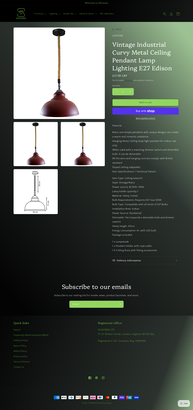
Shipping (129, 80)
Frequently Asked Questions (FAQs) (31, 335)
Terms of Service (22, 362)
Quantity (116, 86)
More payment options (145, 118)
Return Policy (20, 346)
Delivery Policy (21, 340)
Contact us (19, 367)
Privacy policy (20, 356)
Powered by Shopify (103, 403)
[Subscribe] (120, 304)
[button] (40, 14)
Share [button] (119, 29)
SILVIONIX (92, 403)
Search (17, 330)
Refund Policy (20, 351)
